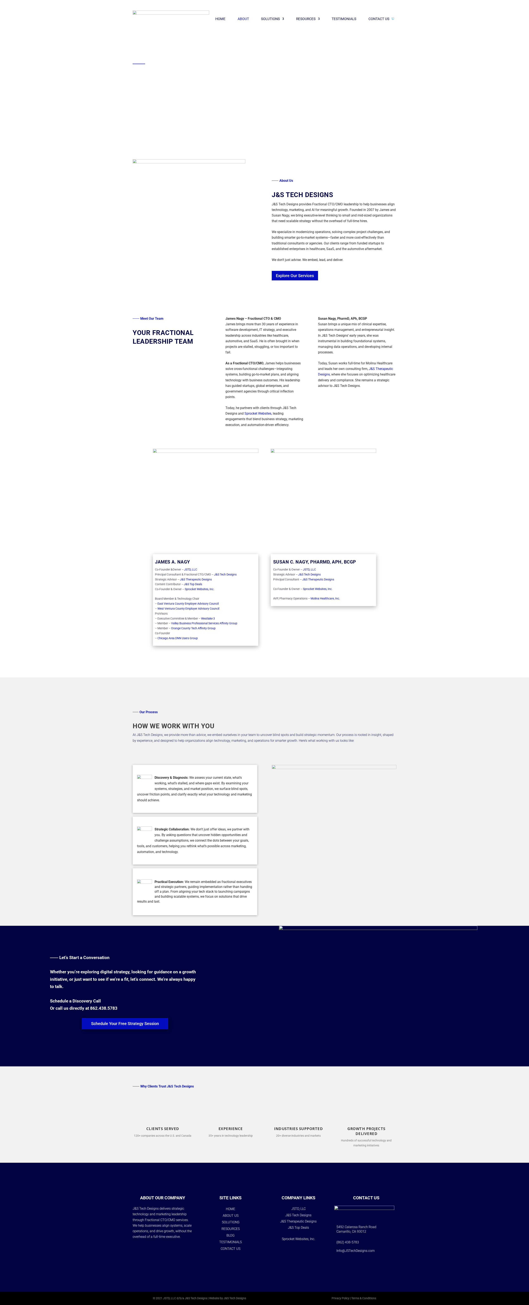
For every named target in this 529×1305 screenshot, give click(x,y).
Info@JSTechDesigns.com (355, 1251)
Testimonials (344, 19)
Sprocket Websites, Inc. (199, 589)
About (243, 19)
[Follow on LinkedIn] (382, 1263)
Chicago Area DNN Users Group (177, 638)
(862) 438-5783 (347, 1242)
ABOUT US (230, 1216)
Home (220, 19)
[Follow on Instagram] (361, 1263)
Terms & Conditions (363, 1298)
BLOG (230, 1235)
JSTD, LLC (190, 569)
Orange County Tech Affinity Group (193, 628)
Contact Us (378, 19)
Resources (306, 19)
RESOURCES (231, 1229)
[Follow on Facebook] (350, 1263)
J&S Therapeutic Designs (196, 579)
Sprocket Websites (257, 413)
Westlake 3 (208, 618)
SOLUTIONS (230, 1222)
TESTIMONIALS (230, 1242)
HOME (230, 1209)
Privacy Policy (340, 1298)
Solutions (270, 19)
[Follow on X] (371, 1263)
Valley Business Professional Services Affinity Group (204, 623)
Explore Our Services (295, 275)
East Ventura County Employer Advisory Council (188, 603)
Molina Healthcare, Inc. (325, 598)
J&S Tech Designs (225, 574)
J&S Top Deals (193, 584)
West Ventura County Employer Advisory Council (188, 608)
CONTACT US (230, 1249)
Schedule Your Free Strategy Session (125, 1023)
